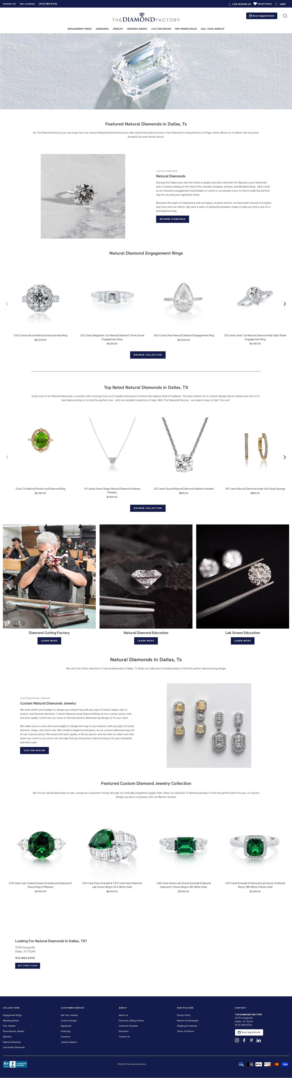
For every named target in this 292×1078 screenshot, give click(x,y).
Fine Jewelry (9, 1025)
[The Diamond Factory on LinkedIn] (259, 1040)
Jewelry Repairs (69, 1042)
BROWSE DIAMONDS (173, 219)
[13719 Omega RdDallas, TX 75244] (146, 954)
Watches (7, 1036)
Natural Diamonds (12, 1042)
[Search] (285, 16)
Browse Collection (148, 355)
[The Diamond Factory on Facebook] (244, 1040)
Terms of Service (185, 1031)
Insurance (65, 1036)
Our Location (27, 3)
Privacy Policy (184, 1015)
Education (124, 1031)
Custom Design (34, 750)
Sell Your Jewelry (69, 1015)
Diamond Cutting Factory (131, 1020)
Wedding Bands (11, 1020)
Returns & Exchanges (187, 1020)
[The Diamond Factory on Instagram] (237, 1040)
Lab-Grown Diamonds (14, 1047)
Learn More (49, 640)
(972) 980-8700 (48, 3)
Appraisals (66, 1025)
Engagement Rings (12, 1015)
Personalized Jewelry (13, 1031)
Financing (65, 1031)
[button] (284, 304)
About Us (123, 1015)
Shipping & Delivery (187, 1025)
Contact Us (9, 3)
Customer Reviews (128, 1025)
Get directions (28, 965)
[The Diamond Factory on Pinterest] (251, 1040)
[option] (146, 71)
